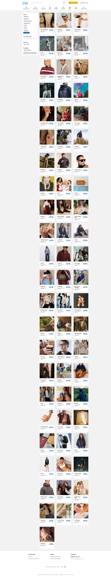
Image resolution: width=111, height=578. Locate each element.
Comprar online (27, 50)
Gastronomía (35, 8)
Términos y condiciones (33, 558)
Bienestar (56, 8)
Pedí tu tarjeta (74, 2)
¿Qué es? (30, 556)
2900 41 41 (75, 557)
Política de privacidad (55, 558)
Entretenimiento (26, 8)
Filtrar (30, 52)
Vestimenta (43, 8)
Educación (63, 8)
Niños (50, 8)
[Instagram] (65, 567)
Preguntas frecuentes (55, 556)
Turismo (76, 8)
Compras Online (84, 8)
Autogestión (82, 2)
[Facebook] (62, 567)
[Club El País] (25, 2)
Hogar (70, 8)
